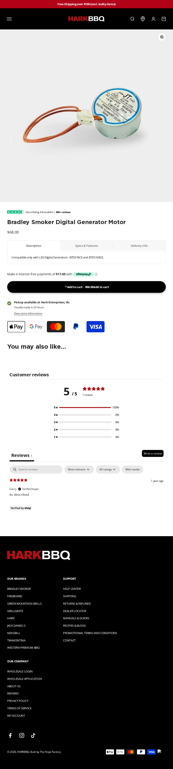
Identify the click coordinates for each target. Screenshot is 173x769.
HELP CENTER (72, 589)
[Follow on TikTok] (33, 735)
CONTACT (69, 640)
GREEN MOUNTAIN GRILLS (24, 604)
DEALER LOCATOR (74, 611)
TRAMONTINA (16, 640)
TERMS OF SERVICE (19, 708)
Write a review (153, 453)
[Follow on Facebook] (10, 735)
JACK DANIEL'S (16, 626)
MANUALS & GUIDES (76, 618)
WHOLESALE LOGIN (20, 671)
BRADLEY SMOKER (19, 589)
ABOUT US (13, 686)
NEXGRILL (13, 633)
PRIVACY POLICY (17, 701)
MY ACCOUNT (16, 716)
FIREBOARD (14, 596)
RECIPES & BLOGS (74, 626)
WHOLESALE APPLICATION (24, 679)
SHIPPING (69, 596)
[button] (86, 407)
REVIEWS (13, 693)
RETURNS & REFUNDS (77, 604)
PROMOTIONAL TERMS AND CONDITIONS (90, 633)
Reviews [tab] (21, 455)
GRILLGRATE (15, 611)
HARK (11, 618)
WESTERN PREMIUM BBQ (23, 648)
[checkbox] (132, 469)
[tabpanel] (86, 494)
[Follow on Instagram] (22, 735)
